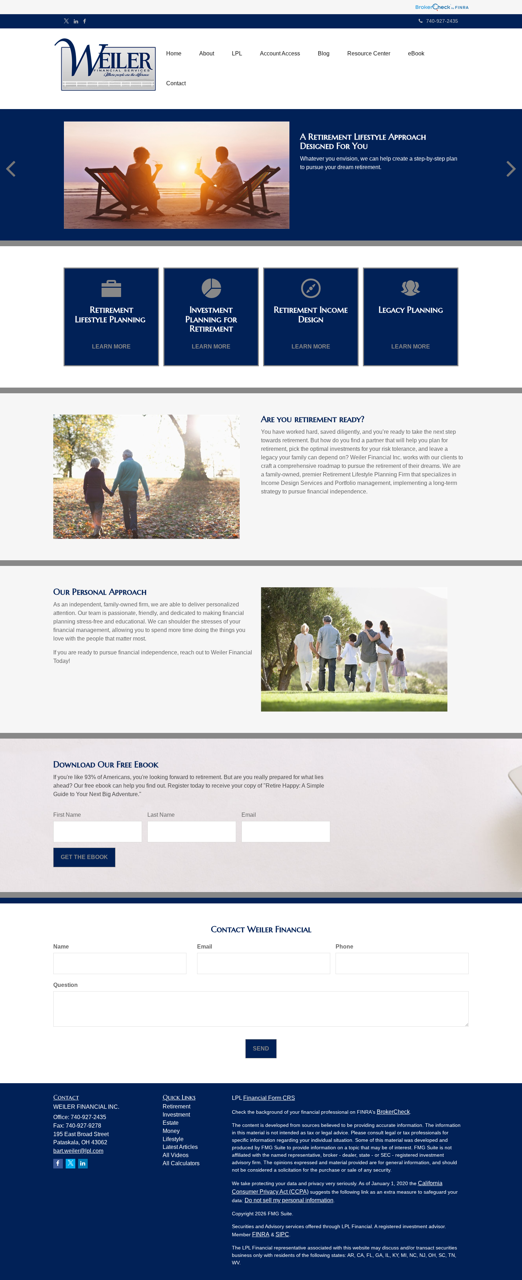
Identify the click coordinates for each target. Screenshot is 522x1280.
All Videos (176, 1155)
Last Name (161, 815)
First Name (67, 815)
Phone (344, 947)
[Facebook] (84, 21)
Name (61, 947)
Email (248, 815)
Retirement (176, 1106)
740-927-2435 (442, 21)
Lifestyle (173, 1139)
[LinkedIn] (76, 21)
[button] (206, 54)
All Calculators (181, 1163)
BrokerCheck (393, 1112)
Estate (171, 1123)
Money (171, 1131)
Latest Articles (180, 1147)
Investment (176, 1115)
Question (65, 985)
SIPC (282, 1234)
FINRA (261, 1234)
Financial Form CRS (269, 1098)
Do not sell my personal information (289, 1200)
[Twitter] (66, 21)
